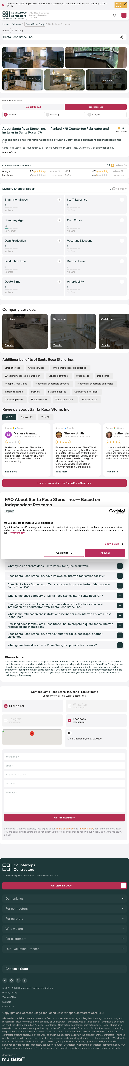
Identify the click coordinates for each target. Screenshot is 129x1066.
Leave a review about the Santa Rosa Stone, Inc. (64, 483)
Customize (62, 552)
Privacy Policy (86, 828)
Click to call (34, 107)
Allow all (105, 552)
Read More (118, 5)
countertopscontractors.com (85, 1025)
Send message (96, 107)
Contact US (8, 1006)
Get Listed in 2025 (61, 885)
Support (6, 1002)
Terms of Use (9, 997)
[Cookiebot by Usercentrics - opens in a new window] (111, 511)
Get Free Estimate (64, 817)
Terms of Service (65, 828)
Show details (112, 544)
